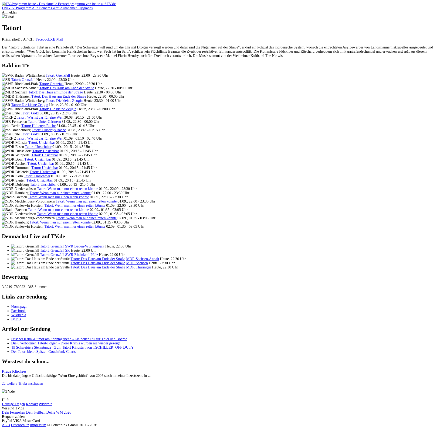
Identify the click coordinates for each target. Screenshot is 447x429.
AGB (6, 425)
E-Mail (58, 39)
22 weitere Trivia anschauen (22, 383)
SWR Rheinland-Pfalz (81, 255)
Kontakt (32, 404)
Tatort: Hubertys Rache (38, 126)
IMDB (16, 319)
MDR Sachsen (137, 263)
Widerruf (45, 404)
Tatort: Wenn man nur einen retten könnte (67, 189)
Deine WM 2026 (58, 412)
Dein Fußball (35, 412)
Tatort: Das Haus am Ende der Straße (66, 88)
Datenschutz (20, 425)
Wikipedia (18, 315)
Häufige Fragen (13, 404)
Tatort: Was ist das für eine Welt (40, 117)
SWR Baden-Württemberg (84, 246)
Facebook (43, 39)
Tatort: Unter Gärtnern (44, 122)
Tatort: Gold (30, 113)
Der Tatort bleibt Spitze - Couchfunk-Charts (43, 351)
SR (67, 250)
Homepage (19, 307)
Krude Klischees (14, 371)
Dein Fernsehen (13, 412)
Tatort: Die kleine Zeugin (64, 101)
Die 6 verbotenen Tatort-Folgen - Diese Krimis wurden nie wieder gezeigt (65, 343)
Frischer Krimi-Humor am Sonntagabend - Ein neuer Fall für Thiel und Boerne (69, 339)
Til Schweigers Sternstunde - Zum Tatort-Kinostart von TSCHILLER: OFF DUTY (72, 347)
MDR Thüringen (138, 267)
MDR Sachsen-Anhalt (142, 259)
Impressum (38, 425)
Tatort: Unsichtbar (41, 142)
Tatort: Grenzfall (58, 75)
